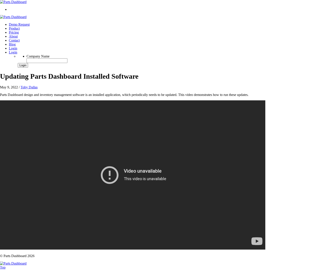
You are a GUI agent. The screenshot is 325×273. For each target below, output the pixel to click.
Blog (12, 44)
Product (14, 28)
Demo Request (19, 24)
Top (3, 267)
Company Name (38, 56)
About (13, 36)
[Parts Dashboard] (13, 2)
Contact (14, 40)
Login (13, 48)
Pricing (14, 32)
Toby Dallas (29, 87)
